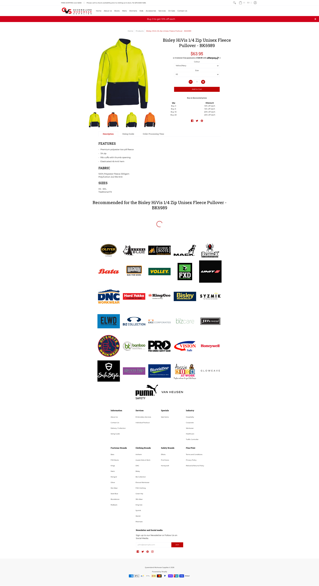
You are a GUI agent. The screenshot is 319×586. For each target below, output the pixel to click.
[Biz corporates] (159, 321)
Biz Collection (141, 477)
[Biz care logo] (185, 321)
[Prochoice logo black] (159, 346)
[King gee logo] (159, 296)
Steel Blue (114, 494)
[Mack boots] (185, 250)
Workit (138, 516)
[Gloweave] (210, 371)
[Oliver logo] (108, 250)
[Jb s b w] (210, 321)
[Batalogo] (108, 271)
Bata (112, 454)
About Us (114, 417)
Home (130, 31)
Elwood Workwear (142, 482)
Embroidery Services (143, 417)
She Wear (114, 488)
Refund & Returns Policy (195, 466)
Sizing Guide (115, 434)
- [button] (246, 2)
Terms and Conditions (194, 454)
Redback (114, 505)
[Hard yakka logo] (134, 296)
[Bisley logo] (185, 296)
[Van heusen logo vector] (172, 392)
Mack (113, 471)
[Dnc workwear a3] (108, 296)
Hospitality (190, 417)
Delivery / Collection (118, 428)
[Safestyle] (108, 370)
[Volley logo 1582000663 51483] (159, 271)
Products (140, 31)
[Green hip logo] (134, 371)
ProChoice (165, 460)
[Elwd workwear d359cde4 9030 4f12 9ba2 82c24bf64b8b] (108, 321)
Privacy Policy (191, 460)
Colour (197, 62)
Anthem (139, 454)
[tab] (108, 133)
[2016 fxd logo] (185, 271)
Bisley (138, 471)
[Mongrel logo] (159, 250)
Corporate (190, 423)
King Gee (139, 505)
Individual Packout (143, 423)
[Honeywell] (210, 346)
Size (197, 70)
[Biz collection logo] (134, 321)
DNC (137, 466)
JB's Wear (139, 499)
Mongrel (114, 477)
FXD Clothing (141, 488)
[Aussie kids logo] (185, 371)
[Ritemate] (108, 346)
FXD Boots (115, 460)
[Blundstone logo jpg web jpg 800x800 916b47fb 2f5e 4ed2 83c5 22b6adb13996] (159, 371)
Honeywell (165, 466)
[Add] (203, 82)
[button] (255, 2)
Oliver (113, 482)
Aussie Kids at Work (143, 460)
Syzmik (138, 510)
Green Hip (139, 494)
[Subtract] (191, 82)
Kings (113, 466)
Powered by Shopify (159, 572)
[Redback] (210, 250)
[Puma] (147, 392)
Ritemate (139, 522)
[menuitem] (234, 2)
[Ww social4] (210, 271)
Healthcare (190, 434)
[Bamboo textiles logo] (134, 346)
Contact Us (115, 423)
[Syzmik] (210, 296)
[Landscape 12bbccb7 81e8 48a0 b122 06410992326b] (134, 250)
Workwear (190, 428)
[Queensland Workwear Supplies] (76, 11)
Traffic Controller (192, 439)
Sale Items (165, 417)
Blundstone (115, 499)
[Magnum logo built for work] (134, 271)
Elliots (163, 454)
